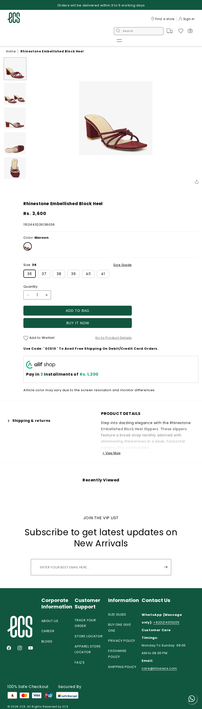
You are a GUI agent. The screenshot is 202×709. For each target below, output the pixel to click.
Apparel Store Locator (88, 649)
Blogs (46, 641)
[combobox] (138, 31)
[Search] (118, 31)
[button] (119, 40)
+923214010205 (166, 622)
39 (73, 273)
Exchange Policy (117, 653)
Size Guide (117, 614)
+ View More (111, 453)
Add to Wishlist (41, 337)
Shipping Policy (122, 667)
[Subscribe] (165, 567)
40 (88, 273)
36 (29, 273)
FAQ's (79, 662)
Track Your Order (85, 623)
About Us (49, 621)
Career (47, 631)
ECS (23, 707)
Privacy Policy (121, 640)
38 (59, 273)
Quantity (30, 286)
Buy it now (77, 323)
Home (11, 51)
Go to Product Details (113, 337)
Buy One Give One (119, 627)
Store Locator (88, 636)
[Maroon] (27, 246)
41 (103, 273)
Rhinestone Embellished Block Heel (52, 51)
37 (44, 273)
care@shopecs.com (159, 668)
